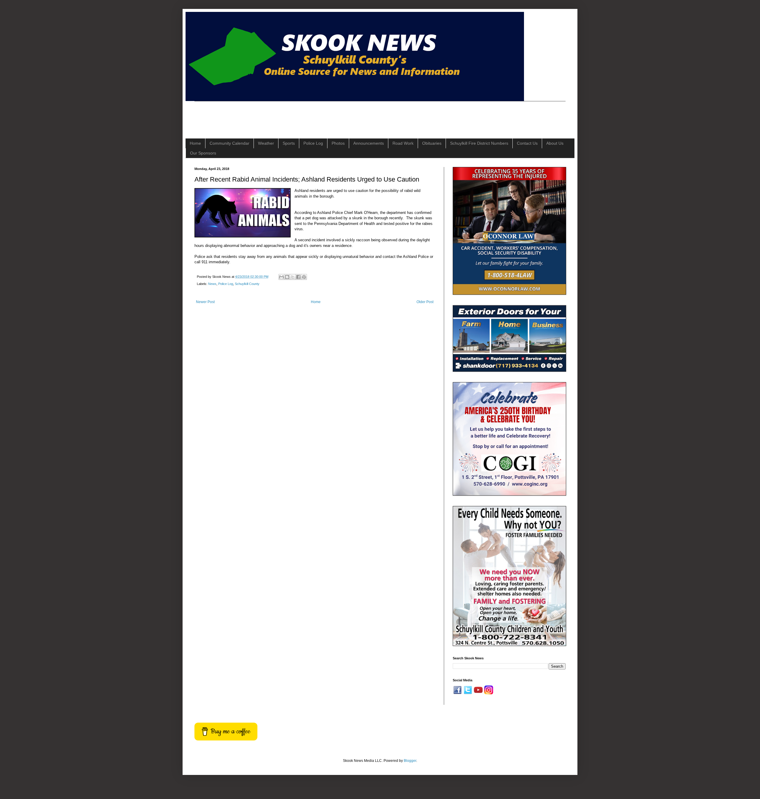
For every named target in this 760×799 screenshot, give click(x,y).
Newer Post (205, 302)
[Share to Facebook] (298, 277)
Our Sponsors (203, 153)
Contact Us (527, 143)
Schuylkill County (247, 284)
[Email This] (281, 277)
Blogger (410, 761)
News (212, 284)
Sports (289, 143)
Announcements (368, 143)
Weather (266, 143)
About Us (554, 143)
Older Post (425, 302)
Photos (338, 143)
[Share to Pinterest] (304, 277)
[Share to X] (293, 277)
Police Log (313, 143)
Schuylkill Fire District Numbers (479, 143)
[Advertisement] (302, 114)
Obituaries (431, 143)
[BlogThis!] (287, 277)
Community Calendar (229, 143)
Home (195, 143)
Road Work (403, 143)
